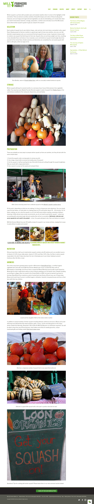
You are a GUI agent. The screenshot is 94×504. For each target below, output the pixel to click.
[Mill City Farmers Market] (27, 4)
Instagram (85, 500)
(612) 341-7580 (45, 496)
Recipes (62, 9)
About (67, 9)
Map (63, 496)
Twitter (79, 500)
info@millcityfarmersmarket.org (55, 496)
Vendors (55, 9)
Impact (73, 9)
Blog (85, 9)
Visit (49, 9)
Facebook (82, 500)
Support (79, 9)
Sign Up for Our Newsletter (47, 491)
